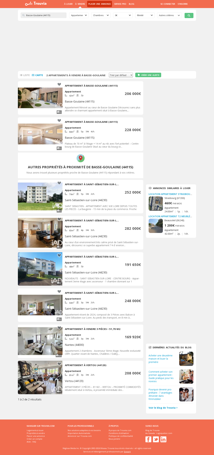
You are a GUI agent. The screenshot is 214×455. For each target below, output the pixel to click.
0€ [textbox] (116, 15)
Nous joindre (114, 439)
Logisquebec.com (164, 433)
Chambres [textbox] (98, 15)
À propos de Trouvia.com (120, 430)
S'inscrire (183, 4)
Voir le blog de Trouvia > (163, 407)
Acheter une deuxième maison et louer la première (161, 358)
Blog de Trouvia (152, 430)
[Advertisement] (107, 45)
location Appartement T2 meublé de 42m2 (174, 216)
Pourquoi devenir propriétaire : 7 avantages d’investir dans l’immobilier (160, 394)
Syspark (127, 451)
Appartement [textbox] (77, 15)
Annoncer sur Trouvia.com (80, 436)
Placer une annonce (99, 4)
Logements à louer (35, 430)
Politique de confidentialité (121, 436)
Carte (39, 75)
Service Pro (120, 4)
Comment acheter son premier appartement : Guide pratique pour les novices (161, 376)
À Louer (68, 4)
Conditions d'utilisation (119, 433)
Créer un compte (34, 439)
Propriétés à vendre (36, 433)
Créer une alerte (150, 75)
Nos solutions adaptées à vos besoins (84, 430)
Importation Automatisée (79, 433)
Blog (131, 4)
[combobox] (79, 15)
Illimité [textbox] (140, 15)
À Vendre (80, 4)
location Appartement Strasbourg (171, 194)
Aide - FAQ (31, 441)
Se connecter (167, 4)
